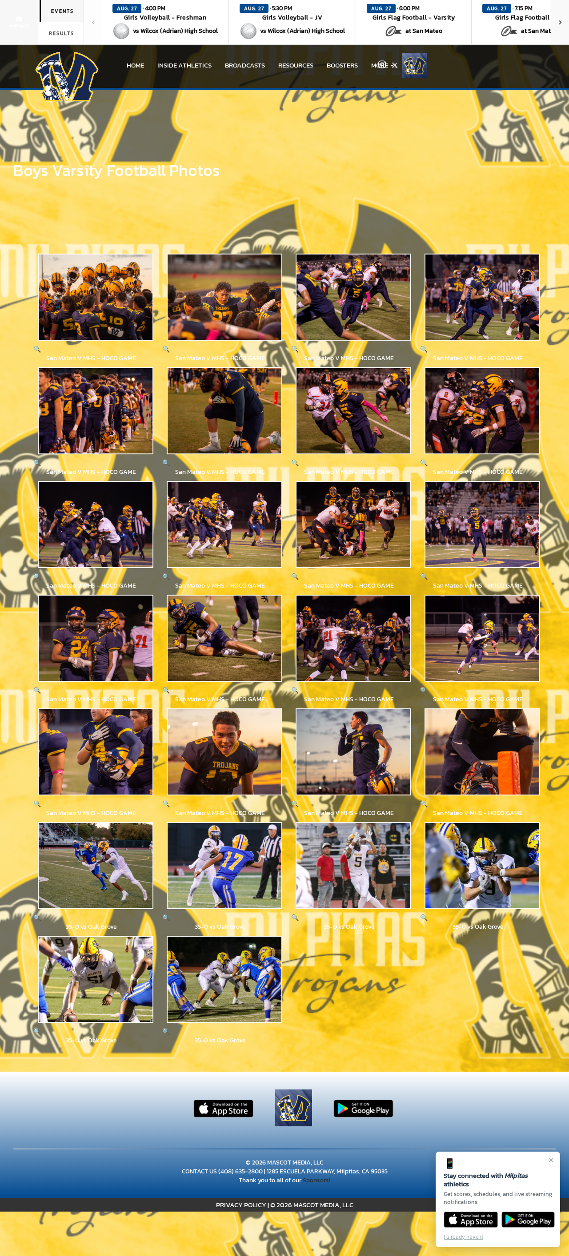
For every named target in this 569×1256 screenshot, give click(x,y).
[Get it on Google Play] (528, 1220)
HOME (135, 65)
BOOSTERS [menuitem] (342, 65)
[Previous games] (93, 22)
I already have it (463, 1236)
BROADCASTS (245, 65)
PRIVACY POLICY (241, 1205)
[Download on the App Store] (471, 1220)
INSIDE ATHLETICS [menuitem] (184, 65)
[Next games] (560, 22)
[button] (165, 22)
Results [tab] (61, 33)
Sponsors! (316, 1180)
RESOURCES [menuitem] (295, 65)
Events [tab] (62, 11)
